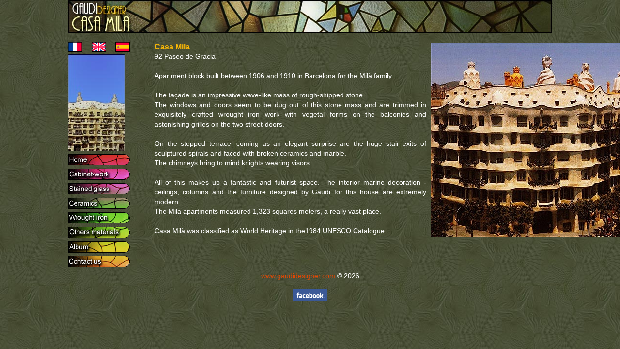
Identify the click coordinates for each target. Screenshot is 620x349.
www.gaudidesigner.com (298, 276)
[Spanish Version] (119, 49)
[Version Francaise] (75, 49)
